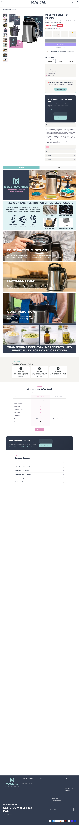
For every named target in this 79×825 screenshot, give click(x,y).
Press (53, 782)
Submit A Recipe (55, 792)
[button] (1, 2)
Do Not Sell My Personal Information (69, 787)
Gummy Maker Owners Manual (55, 797)
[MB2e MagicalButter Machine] (5, 15)
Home (4, 9)
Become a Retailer (55, 786)
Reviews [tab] (58, 167)
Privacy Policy (67, 781)
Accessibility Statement (56, 800)
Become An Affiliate (56, 790)
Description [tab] (21, 167)
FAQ (53, 781)
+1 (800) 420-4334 (29, 783)
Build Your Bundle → (60, 117)
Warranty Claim (67, 790)
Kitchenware (42, 785)
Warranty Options (49, 57)
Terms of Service (43, 789)
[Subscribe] (75, 809)
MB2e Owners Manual (56, 794)
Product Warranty (68, 782)
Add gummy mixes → (60, 89)
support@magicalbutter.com (31, 781)
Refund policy (42, 790)
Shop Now (39, 429)
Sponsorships (55, 785)
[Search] (72, 2)
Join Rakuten (54, 789)
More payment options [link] (60, 47)
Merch (41, 786)
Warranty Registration (69, 785)
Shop (41, 782)
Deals (41, 781)
